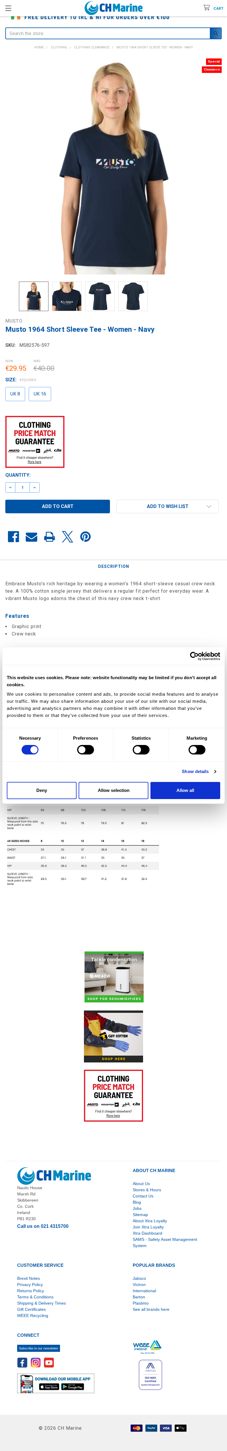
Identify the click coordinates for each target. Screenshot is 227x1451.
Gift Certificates (31, 1309)
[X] (67, 537)
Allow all (185, 790)
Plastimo (141, 1303)
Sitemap (140, 1214)
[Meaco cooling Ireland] (114, 977)
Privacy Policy (30, 1284)
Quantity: (17, 475)
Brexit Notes (28, 1278)
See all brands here (151, 1309)
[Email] (31, 537)
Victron (139, 1284)
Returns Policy (30, 1290)
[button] (167, 506)
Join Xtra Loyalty (148, 1227)
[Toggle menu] (8, 8)
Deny (41, 790)
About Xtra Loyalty (150, 1220)
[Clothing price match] (113, 1095)
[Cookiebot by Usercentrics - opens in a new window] (194, 656)
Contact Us (143, 1196)
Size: (20, 380)
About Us (141, 1183)
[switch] (85, 749)
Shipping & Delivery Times (41, 1303)
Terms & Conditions (35, 1297)
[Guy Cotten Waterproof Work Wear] (113, 1036)
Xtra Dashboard (147, 1233)
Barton (139, 1297)
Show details (195, 771)
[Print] (49, 537)
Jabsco (139, 1278)
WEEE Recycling (32, 1315)
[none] (113, 166)
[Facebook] (13, 537)
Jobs (137, 1208)
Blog (137, 1202)
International (144, 1290)
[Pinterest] (85, 537)
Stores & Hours (147, 1189)
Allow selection (113, 790)
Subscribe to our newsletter (38, 1348)
